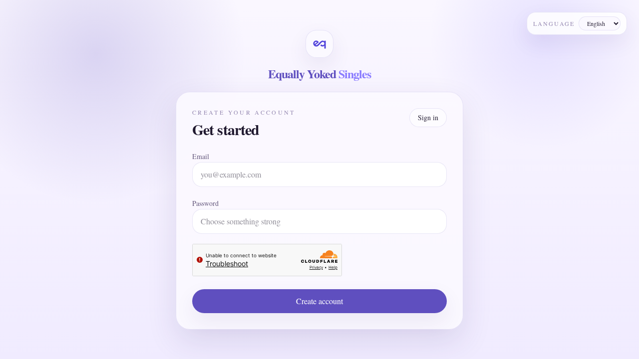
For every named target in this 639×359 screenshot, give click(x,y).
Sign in (428, 117)
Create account (319, 301)
